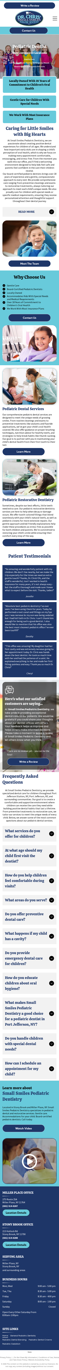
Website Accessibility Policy (38, 1360)
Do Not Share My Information (25, 1357)
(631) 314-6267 (10, 1205)
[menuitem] (6, 1336)
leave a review (44, 733)
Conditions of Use (46, 1357)
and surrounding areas (13, 1270)
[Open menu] (55, 18)
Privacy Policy (5, 1357)
